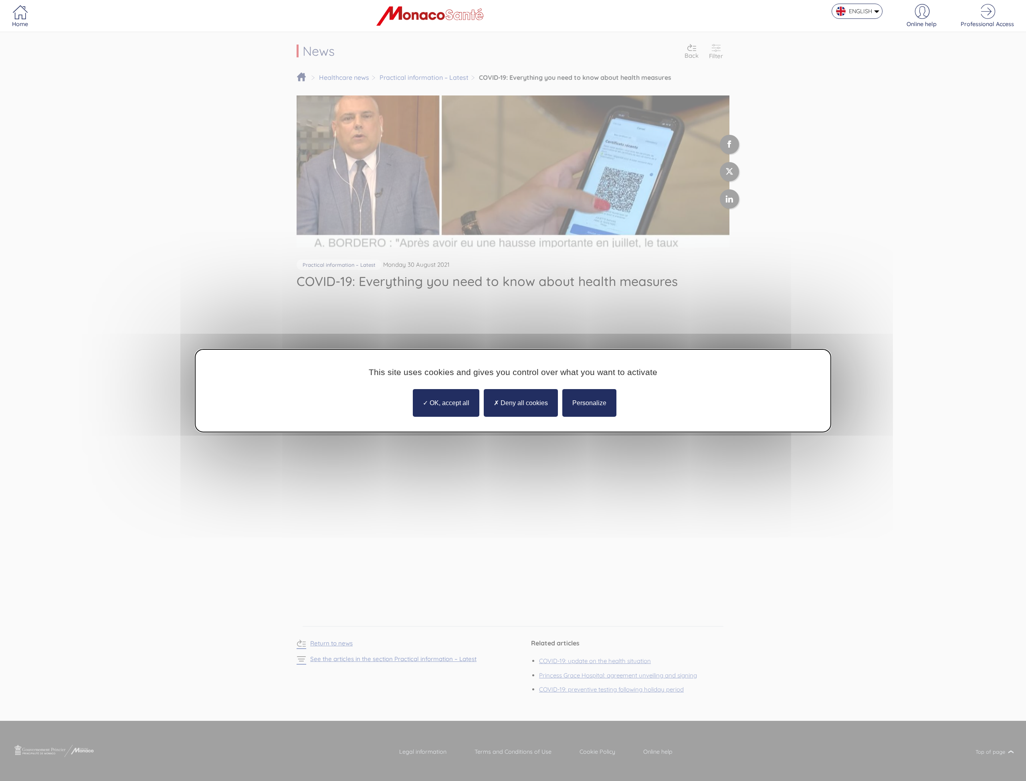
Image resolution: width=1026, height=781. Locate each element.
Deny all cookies (523, 402)
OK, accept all (448, 402)
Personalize (589, 402)
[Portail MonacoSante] (430, 16)
